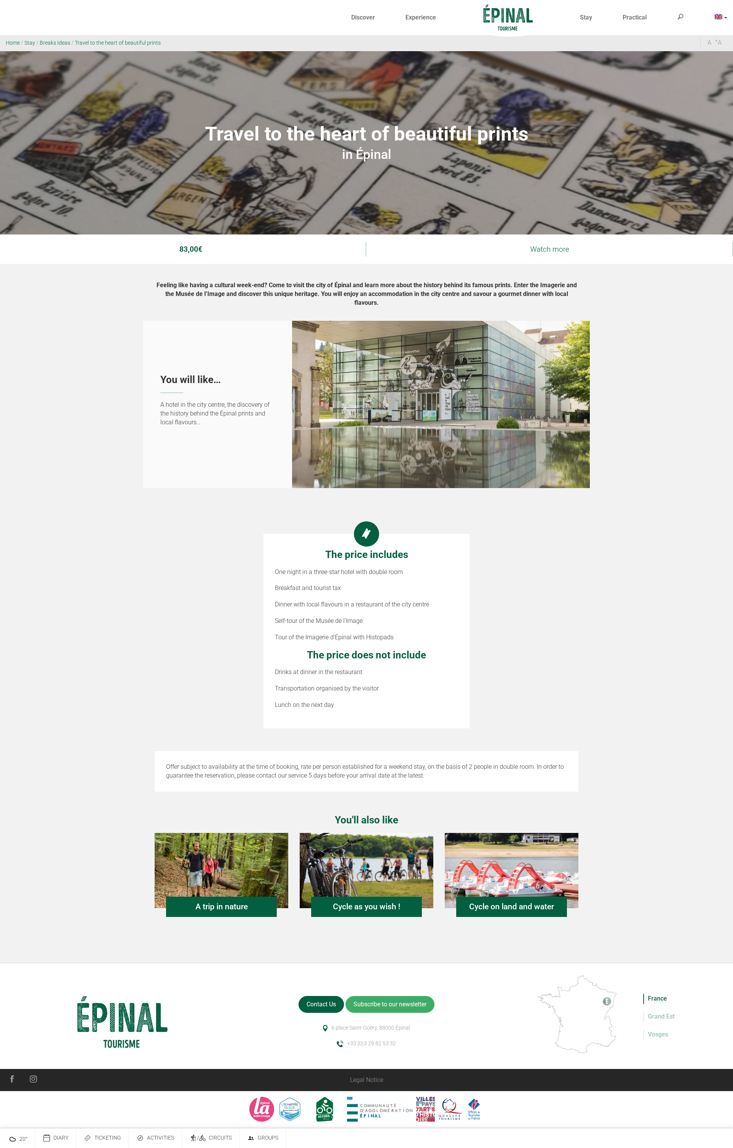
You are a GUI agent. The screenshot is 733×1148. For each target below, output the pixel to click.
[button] (363, 17)
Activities (160, 1138)
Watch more (549, 249)
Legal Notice (366, 1079)
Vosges (658, 1034)
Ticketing (107, 1138)
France (657, 998)
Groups (268, 1138)
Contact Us (321, 1004)
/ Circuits (214, 1138)
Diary (60, 1138)
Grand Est (661, 1016)
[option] (366, 404)
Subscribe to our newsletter (390, 1004)
